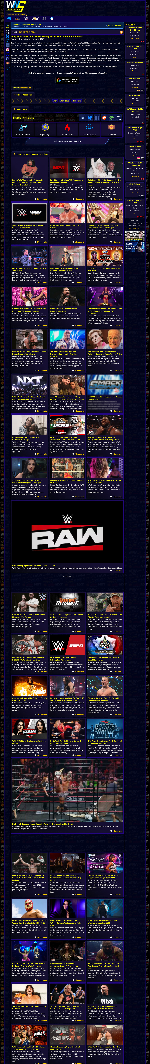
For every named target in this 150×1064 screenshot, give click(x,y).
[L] (28, 32)
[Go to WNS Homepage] (16, 7)
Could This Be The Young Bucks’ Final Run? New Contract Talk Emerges (103, 227)
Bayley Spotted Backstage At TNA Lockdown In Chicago (25, 439)
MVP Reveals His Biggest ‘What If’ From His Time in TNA (29, 269)
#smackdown (135, 38)
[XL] (30, 32)
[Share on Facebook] (97, 117)
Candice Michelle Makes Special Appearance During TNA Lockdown (64, 965)
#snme (135, 120)
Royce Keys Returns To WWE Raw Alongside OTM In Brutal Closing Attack (103, 439)
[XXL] (34, 32)
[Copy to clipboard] (82, 117)
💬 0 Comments (40, 199)
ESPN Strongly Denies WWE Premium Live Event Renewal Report (66, 181)
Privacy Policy (135, 228)
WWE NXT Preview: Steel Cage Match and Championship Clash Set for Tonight (28, 398)
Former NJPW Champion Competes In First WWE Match (67, 481)
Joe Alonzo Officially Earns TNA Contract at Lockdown (29, 1008)
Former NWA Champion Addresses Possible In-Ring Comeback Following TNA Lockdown (105, 311)
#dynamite (135, 87)
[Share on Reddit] (104, 117)
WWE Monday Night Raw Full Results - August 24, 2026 (33, 566)
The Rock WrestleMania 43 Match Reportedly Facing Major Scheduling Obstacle (64, 354)
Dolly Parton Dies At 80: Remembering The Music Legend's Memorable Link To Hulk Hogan (104, 182)
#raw (134, 57)
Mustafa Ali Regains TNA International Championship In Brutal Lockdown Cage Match (66, 878)
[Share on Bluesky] (89, 117)
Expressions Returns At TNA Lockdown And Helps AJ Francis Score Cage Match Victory (103, 966)
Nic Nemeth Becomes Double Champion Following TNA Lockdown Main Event (42, 824)
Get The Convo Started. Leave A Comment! (67, 141)
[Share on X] (118, 117)
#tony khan (64, 101)
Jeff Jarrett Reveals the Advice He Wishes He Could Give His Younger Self (66, 1008)
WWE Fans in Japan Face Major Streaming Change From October (28, 227)
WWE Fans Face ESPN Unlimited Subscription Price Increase (63, 659)
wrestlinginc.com (25, 88)
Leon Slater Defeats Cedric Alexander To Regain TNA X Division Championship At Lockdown (28, 878)
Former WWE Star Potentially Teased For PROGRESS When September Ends (28, 659)
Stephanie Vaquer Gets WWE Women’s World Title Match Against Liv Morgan (27, 481)
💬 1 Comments (78, 242)
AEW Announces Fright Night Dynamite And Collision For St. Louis (67, 616)
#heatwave (135, 71)
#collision (135, 104)
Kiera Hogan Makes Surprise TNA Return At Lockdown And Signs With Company (29, 965)
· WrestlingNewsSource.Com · (16, 14)
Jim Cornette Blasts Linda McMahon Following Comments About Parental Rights (105, 353)
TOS (129, 228)
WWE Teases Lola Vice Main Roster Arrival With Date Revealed (104, 481)
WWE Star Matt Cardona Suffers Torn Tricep (105, 1047)
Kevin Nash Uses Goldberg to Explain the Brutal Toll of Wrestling (66, 742)
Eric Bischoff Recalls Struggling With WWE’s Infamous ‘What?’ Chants (102, 1008)
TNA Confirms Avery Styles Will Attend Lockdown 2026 (65, 1048)
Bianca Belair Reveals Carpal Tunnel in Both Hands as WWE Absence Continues (29, 310)
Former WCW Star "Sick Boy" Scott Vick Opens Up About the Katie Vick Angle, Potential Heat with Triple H (27, 182)
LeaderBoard (111, 135)
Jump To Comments (23, 135)
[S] (24, 32)
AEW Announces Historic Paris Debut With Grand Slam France (104, 659)
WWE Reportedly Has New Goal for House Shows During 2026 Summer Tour (28, 1048)
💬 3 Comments (116, 370)
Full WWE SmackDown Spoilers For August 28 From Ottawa (105, 398)
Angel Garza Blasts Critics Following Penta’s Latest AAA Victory (29, 699)
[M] (26, 32)
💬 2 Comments (78, 672)
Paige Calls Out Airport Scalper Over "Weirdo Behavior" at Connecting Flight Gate (65, 923)
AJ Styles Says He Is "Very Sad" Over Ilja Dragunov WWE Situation (103, 699)
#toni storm (76, 101)
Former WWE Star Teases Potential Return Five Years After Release (28, 616)
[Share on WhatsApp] (111, 117)
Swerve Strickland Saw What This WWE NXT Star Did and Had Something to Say (67, 699)
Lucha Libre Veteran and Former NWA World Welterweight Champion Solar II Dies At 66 (29, 922)
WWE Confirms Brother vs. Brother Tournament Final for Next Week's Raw (65, 439)
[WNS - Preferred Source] (67, 80)
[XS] (20, 32)
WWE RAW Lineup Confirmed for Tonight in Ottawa (29, 742)
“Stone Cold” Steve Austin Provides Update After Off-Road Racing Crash (105, 616)
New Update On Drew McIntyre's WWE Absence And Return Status (65, 269)
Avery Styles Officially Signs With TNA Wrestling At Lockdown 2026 (102, 922)
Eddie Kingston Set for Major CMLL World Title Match (104, 269)
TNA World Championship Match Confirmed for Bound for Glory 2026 (105, 742)
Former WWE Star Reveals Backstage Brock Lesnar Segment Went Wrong (29, 353)
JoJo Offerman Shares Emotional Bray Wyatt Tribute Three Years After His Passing (67, 398)
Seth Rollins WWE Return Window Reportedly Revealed (63, 310)
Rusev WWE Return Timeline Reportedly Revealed (65, 227)
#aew (55, 101)
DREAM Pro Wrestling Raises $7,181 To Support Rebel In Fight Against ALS (103, 877)
